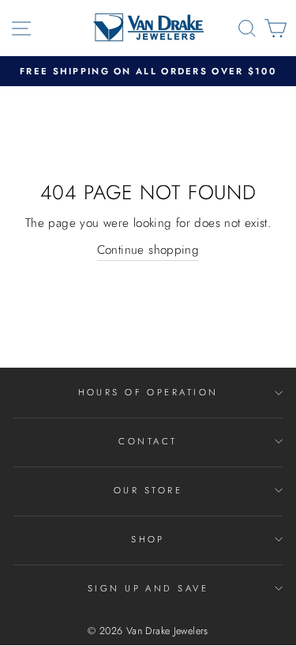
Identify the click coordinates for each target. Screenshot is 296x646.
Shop (148, 539)
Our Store (148, 490)
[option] (148, 71)
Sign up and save (148, 588)
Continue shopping (148, 250)
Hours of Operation (148, 392)
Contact (147, 441)
